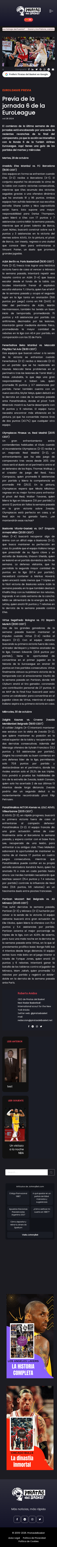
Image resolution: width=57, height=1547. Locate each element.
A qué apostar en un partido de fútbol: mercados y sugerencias (42, 1197)
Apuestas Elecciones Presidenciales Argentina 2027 (18, 1212)
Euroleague (11, 90)
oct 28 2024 (8, 118)
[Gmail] (40, 69)
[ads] (30, 1336)
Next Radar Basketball (29, 1002)
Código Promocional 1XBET (18, 1195)
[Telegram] (49, 69)
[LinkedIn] (32, 69)
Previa (26, 90)
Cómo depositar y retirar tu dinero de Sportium (18, 1225)
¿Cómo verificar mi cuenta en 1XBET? (41, 1210)
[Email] (53, 69)
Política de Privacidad (34, 1537)
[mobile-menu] (53, 11)
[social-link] (17, 1519)
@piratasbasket (39, 1013)
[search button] (51, 1172)
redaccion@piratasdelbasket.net (35, 1020)
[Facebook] (28, 69)
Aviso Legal (14, 1537)
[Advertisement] (30, 1263)
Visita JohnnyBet (30, 1234)
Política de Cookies (29, 1541)
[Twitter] (37, 69)
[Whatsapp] (44, 69)
